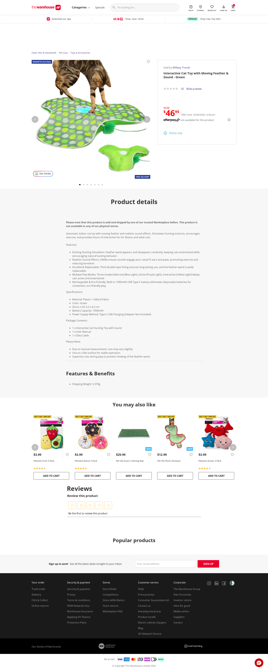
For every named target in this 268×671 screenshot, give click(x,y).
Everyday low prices (149, 611)
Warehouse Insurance (80, 611)
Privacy (71, 594)
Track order (38, 589)
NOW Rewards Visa (78, 605)
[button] (223, 8)
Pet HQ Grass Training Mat (130, 460)
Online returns (40, 605)
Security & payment (78, 589)
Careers (178, 622)
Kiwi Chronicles (182, 594)
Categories (79, 7)
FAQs (141, 589)
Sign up (208, 564)
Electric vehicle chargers (152, 622)
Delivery (36, 594)
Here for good (182, 605)
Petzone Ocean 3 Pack (210, 460)
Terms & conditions (78, 600)
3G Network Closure (149, 633)
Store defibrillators (114, 600)
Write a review (194, 88)
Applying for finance (78, 617)
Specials (100, 7)
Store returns (110, 605)
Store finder (110, 589)
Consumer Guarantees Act (153, 600)
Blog (140, 628)
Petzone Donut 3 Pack (86, 460)
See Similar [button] (45, 173)
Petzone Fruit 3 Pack (44, 460)
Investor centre (182, 600)
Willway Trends (181, 67)
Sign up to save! (58, 564)
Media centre (181, 611)
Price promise (146, 594)
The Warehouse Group (187, 589)
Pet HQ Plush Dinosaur (169, 460)
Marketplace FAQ (112, 611)
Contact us (144, 605)
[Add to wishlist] (148, 62)
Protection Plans (77, 622)
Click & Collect (40, 600)
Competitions (110, 594)
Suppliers (179, 617)
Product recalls (147, 617)
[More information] (228, 119)
